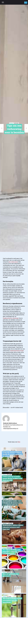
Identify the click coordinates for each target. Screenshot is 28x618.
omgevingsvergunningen (17, 350)
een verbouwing (13, 262)
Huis (19, 442)
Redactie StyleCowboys (10, 423)
